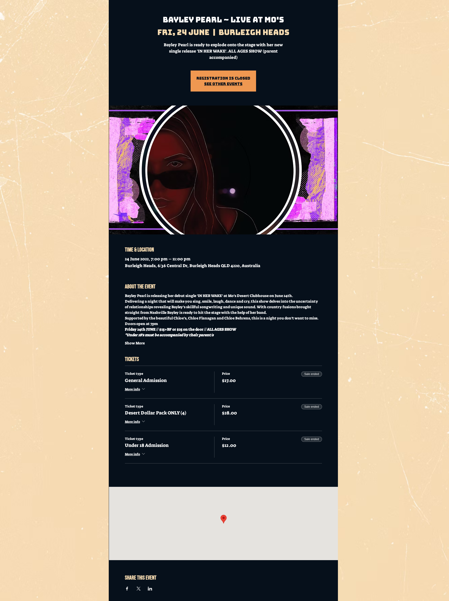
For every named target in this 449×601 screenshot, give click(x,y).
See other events (223, 84)
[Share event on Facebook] (127, 588)
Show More (135, 343)
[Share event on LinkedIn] (150, 588)
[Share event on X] (138, 588)
